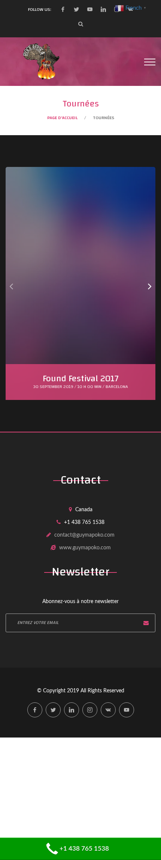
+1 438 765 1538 (84, 848)
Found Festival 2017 (81, 378)
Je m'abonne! (146, 623)
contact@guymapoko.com (84, 535)
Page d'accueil (62, 118)
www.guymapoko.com (85, 547)
